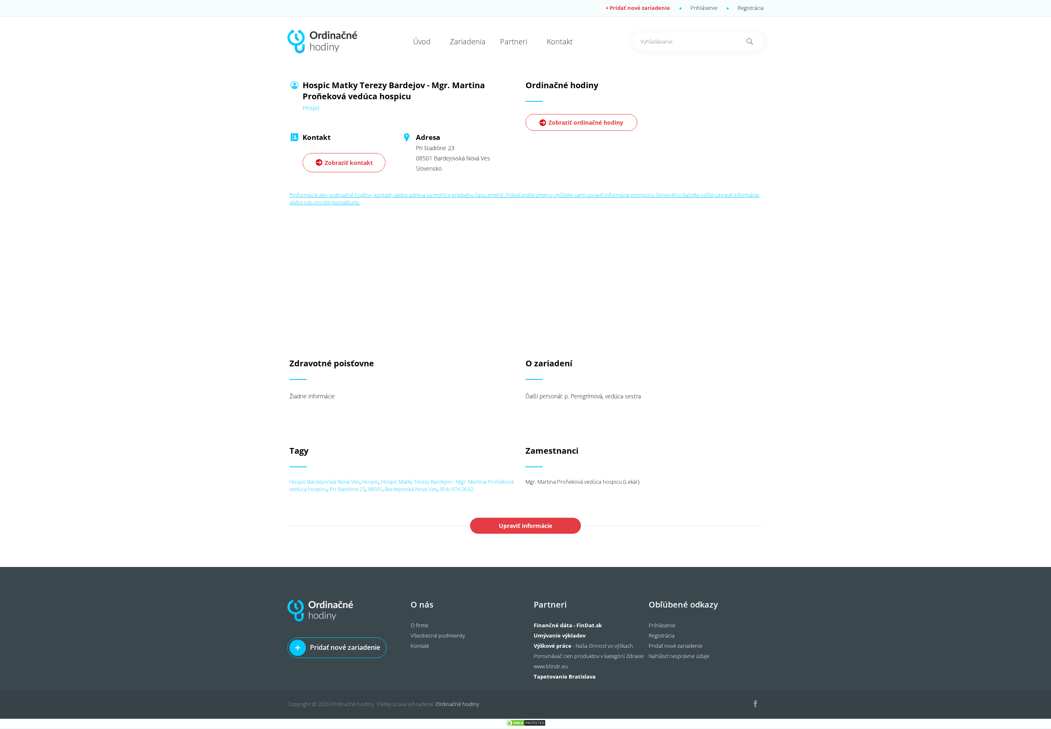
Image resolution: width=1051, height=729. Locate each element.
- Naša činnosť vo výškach (583, 645)
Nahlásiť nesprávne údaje (679, 656)
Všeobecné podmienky (438, 635)
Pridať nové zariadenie (345, 647)
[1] (749, 41)
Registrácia (751, 7)
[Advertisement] (525, 263)
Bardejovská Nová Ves (411, 489)
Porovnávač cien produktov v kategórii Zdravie (589, 656)
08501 (375, 489)
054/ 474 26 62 (457, 489)
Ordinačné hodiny (457, 704)
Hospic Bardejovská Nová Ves (324, 481)
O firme (419, 625)
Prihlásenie (704, 7)
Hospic (370, 481)
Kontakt (420, 645)
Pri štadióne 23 (347, 489)
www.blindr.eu (551, 666)
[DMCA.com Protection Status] (525, 725)
